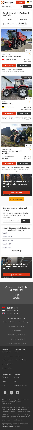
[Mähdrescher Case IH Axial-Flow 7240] (16, 40)
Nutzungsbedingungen (8, 426)
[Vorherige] (2, 40)
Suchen (28, 7)
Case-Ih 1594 (6, 248)
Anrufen (25, 66)
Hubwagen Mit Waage (16, 339)
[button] (31, 2)
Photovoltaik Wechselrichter (16, 335)
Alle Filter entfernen (10, 24)
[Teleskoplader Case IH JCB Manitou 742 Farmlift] (16, 135)
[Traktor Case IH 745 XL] (16, 88)
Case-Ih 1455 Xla (7, 240)
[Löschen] (21, 6)
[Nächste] (30, 40)
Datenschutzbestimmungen (14, 424)
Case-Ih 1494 (6, 244)
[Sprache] (28, 2)
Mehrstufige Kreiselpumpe (16, 326)
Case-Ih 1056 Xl (7, 237)
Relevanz (24, 19)
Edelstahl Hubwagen (24, 322)
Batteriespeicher (16, 330)
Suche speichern (17, 199)
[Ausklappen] (16, 73)
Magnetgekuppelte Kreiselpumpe (16, 343)
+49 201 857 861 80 (12, 308)
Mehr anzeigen (17, 251)
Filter (10, 19)
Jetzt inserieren (16, 192)
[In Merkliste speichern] (29, 54)
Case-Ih (4, 233)
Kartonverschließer (9, 322)
